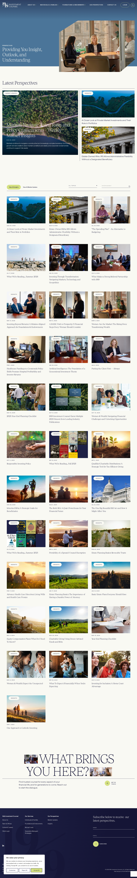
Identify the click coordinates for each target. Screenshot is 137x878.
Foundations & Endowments (73, 5)
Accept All (36, 870)
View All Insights (14, 187)
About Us (31, 5)
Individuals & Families (48, 5)
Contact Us (111, 5)
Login (125, 5)
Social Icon (3, 846)
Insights (50, 824)
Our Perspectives (96, 5)
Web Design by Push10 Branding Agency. (124, 871)
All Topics (72, 185)
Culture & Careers (7, 827)
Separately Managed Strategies (31, 832)
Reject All (24, 870)
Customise (12, 870)
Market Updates (53, 820)
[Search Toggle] (133, 6)
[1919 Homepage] (11, 7)
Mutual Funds (29, 827)
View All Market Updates (30, 187)
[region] (24, 864)
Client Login (6, 831)
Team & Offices (7, 824)
